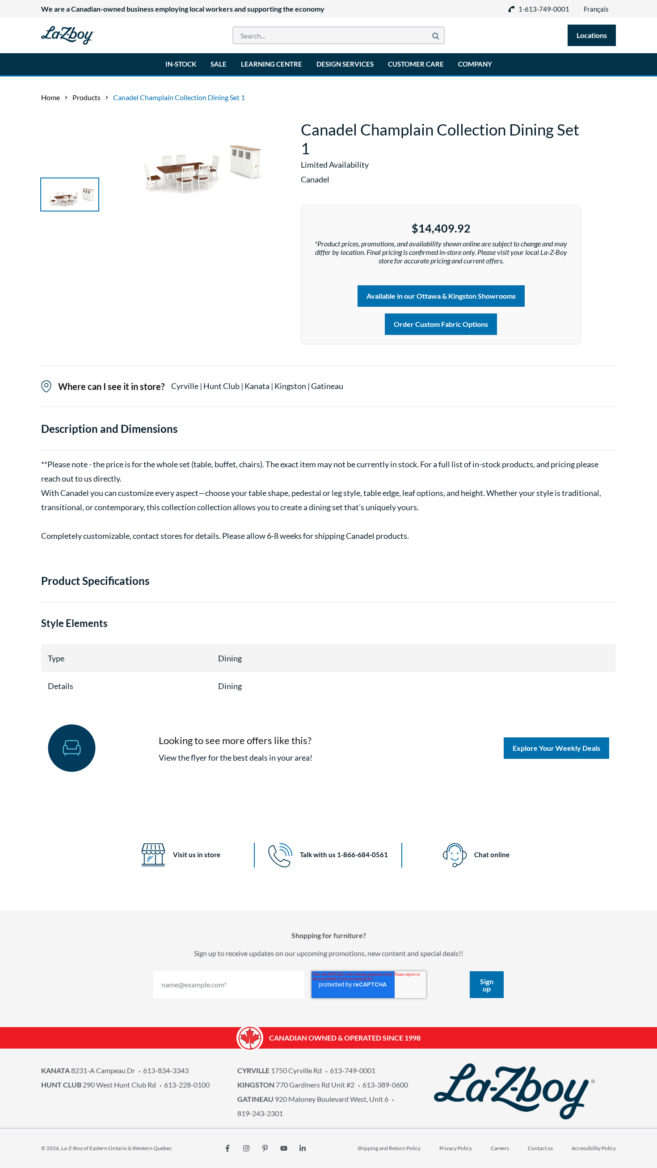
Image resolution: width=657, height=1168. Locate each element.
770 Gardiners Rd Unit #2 (295, 1084)
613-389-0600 (385, 1084)
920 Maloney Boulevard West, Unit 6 (312, 1099)
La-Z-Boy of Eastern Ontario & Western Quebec (116, 1148)
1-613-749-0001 (543, 9)
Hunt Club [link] (222, 386)
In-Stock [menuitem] (180, 64)
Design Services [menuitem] (345, 64)
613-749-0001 (352, 1070)
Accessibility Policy (594, 1148)
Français (596, 9)
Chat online (492, 855)
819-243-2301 (260, 1113)
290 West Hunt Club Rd (98, 1084)
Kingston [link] (290, 386)
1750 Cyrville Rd (279, 1070)
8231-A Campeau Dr (88, 1070)
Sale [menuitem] (219, 64)
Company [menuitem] (475, 64)
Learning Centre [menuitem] (271, 64)
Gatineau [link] (327, 386)
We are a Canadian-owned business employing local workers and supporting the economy (182, 8)
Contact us (540, 1148)
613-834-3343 (166, 1070)
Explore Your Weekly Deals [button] (556, 748)
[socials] (227, 1148)
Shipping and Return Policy (389, 1148)
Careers (500, 1148)
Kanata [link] (257, 386)
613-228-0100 (187, 1084)
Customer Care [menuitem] (416, 64)
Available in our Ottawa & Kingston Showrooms (441, 296)
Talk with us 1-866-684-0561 (344, 855)
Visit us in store (196, 855)
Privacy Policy (455, 1148)
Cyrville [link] (185, 386)
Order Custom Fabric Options (441, 324)
